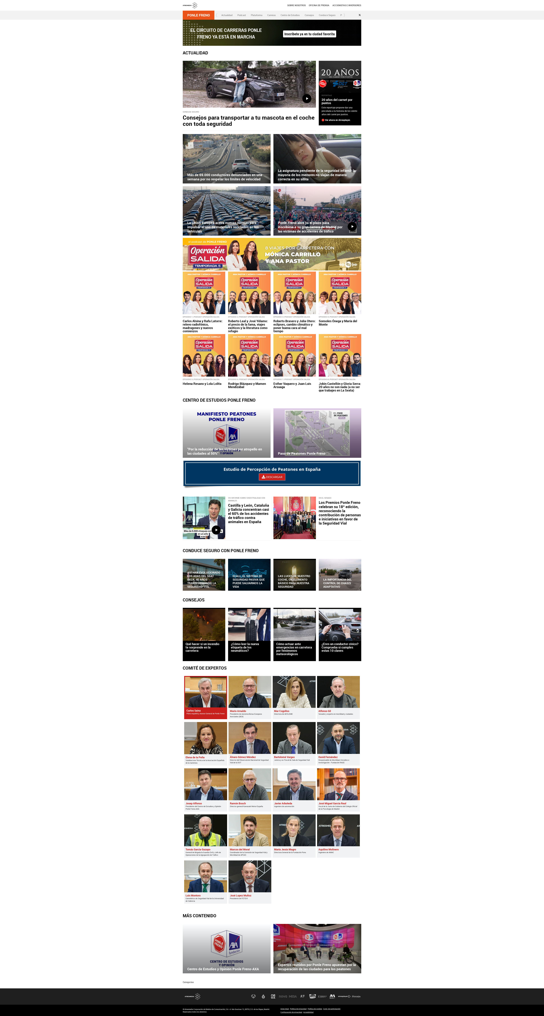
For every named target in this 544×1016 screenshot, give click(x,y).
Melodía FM (332, 996)
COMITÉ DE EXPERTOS (205, 668)
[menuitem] (296, 5)
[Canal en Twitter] (360, 15)
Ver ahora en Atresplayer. (338, 120)
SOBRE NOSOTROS (296, 5)
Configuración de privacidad (291, 1012)
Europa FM (322, 996)
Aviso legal (284, 1009)
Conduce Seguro (327, 15)
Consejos (309, 15)
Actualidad (226, 15)
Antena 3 (253, 996)
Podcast (241, 15)
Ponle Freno (198, 15)
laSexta (263, 996)
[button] (216, 15)
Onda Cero (312, 996)
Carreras (271, 15)
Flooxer (356, 996)
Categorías (188, 982)
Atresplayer (344, 996)
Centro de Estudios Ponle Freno (219, 400)
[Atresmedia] (273, 7)
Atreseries (302, 996)
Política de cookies (315, 1009)
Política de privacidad (298, 1009)
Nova (283, 996)
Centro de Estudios (290, 15)
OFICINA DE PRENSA (319, 5)
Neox (273, 996)
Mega (293, 996)
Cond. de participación (331, 1009)
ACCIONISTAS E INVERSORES (346, 5)
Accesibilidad (308, 1012)
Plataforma (256, 15)
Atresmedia (193, 996)
